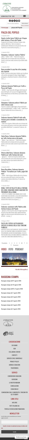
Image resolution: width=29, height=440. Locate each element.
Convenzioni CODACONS (14, 376)
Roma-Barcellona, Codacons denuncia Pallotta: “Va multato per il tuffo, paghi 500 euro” (14, 171)
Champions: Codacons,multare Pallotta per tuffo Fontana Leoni (14, 104)
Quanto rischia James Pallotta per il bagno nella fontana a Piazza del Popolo (14, 39)
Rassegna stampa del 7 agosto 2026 (10, 293)
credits (26, 439)
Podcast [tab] (19, 249)
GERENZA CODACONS (14, 365)
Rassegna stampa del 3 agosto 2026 (10, 309)
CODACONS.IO (14, 389)
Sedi (13, 16)
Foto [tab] (11, 249)
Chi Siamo (14, 345)
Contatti (14, 355)
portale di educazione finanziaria (15, 409)
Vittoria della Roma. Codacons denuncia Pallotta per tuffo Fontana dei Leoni (13, 154)
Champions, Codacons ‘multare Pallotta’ (13, 55)
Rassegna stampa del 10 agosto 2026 (11, 285)
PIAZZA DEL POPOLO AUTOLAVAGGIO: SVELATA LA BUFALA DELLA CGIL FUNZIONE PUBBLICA (13, 225)
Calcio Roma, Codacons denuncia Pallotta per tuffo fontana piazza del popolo (13, 137)
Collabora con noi (14, 352)
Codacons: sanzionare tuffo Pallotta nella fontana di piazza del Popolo (13, 208)
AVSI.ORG (14, 402)
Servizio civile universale (14, 358)
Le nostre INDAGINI (14, 383)
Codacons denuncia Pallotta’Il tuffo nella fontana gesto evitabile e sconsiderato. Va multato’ (14, 119)
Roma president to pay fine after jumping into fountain (13, 70)
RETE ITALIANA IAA (14, 406)
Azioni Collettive (6, 16)
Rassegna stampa (10, 277)
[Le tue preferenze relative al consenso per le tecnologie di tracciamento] (21, 437)
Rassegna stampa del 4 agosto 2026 (11, 305)
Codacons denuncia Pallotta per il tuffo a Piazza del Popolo (13, 87)
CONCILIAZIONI (15, 386)
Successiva (15, 245)
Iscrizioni (14, 379)
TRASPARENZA (14, 368)
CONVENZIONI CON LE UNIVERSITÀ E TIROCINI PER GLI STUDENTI (14, 393)
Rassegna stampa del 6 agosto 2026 (11, 297)
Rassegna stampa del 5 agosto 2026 (10, 301)
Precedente (4, 243)
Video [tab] (4, 249)
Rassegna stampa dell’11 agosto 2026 (11, 281)
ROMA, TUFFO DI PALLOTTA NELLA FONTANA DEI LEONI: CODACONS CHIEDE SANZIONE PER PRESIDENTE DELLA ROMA (14, 190)
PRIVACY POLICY (14, 361)
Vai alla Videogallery (21, 269)
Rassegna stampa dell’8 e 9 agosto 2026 (12, 289)
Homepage (4, 27)
